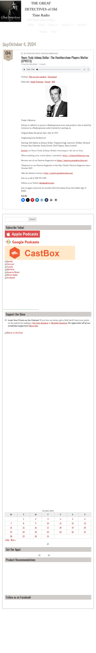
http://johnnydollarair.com (76, 155)
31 (48, 536)
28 (11, 536)
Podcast (37, 53)
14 (11, 527)
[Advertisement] (21, 295)
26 (73, 532)
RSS (53, 82)
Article (24, 150)
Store (53, 31)
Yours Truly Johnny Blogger (30, 64)
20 (85, 527)
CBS (24, 53)
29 (24, 536)
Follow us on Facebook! (18, 597)
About (41, 24)
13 (85, 523)
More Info (33, 326)
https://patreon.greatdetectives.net (72, 160)
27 (85, 532)
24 (48, 532)
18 (60, 527)
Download (52, 77)
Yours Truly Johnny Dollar (49, 53)
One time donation (40, 323)
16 (36, 527)
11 (60, 523)
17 (48, 527)
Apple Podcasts (37, 82)
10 (48, 523)
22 (24, 532)
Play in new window (37, 77)
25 (60, 532)
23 (36, 532)
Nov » (13, 540)
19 (73, 527)
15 (24, 527)
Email (47, 82)
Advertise (82, 24)
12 (73, 523)
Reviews (66, 24)
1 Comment (42, 64)
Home (31, 24)
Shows (51, 24)
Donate (43, 31)
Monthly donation (59, 323)
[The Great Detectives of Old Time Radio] (10, 11)
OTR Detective (30, 53)
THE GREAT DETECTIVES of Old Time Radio (41, 9)
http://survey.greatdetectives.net (58, 173)
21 (11, 532)
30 (36, 536)
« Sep (7, 540)
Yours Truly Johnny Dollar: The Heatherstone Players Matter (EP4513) (54, 59)
